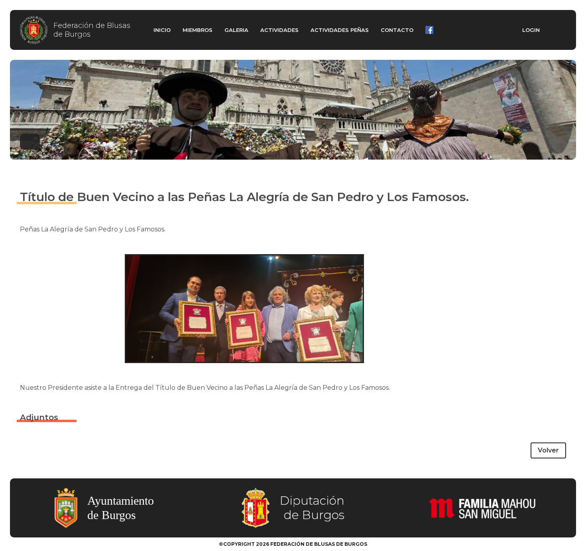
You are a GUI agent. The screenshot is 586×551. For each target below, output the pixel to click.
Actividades (279, 30)
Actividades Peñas (340, 30)
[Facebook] (429, 30)
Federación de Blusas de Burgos (91, 30)
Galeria (236, 30)
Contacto (397, 30)
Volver (548, 450)
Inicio (162, 30)
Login (531, 30)
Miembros (197, 30)
